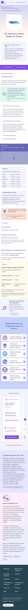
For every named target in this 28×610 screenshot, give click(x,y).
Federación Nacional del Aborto (9, 238)
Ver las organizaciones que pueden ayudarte (14, 216)
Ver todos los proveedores (14, 445)
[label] (11, 2)
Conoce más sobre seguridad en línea (13, 487)
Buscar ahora (14, 314)
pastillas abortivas (8, 76)
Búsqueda (6, 569)
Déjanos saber (15, 255)
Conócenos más (8, 556)
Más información (12, 437)
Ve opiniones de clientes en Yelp (9, 230)
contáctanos (15, 294)
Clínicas (17, 579)
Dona (5, 559)
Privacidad (6, 579)
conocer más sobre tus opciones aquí (12, 57)
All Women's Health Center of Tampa (9, 8)
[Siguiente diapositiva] (25, 419)
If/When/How (10, 291)
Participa (17, 588)
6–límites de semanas (12, 420)
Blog (5, 591)
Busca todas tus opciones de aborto (12, 10)
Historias (17, 574)
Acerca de (6, 588)
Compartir (5, 223)
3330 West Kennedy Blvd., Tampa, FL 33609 (12, 147)
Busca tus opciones (19, 2)
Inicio (2, 7)
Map (2, 149)
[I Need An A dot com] (3, 2)
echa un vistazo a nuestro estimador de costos (16, 99)
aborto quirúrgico (11, 413)
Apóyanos (16, 556)
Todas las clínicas (9, 7)
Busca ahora (7, 605)
